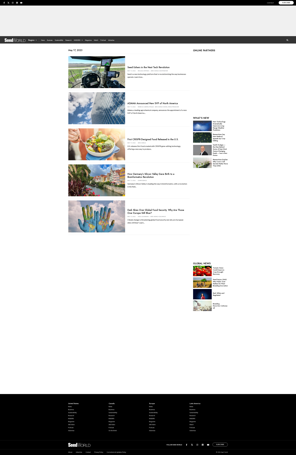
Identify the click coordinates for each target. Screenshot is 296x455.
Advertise (111, 40)
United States (73, 403)
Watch (96, 40)
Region (31, 40)
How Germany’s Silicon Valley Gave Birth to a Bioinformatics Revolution (150, 175)
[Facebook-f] (4, 3)
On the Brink (113, 431)
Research (68, 40)
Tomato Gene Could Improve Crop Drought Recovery (218, 271)
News (43, 40)
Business (49, 40)
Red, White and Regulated (218, 294)
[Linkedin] (17, 3)
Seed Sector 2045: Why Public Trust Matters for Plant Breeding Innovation (220, 282)
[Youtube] (21, 3)
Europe (152, 403)
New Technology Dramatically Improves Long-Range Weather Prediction (219, 126)
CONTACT (270, 3)
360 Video (71, 425)
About (70, 452)
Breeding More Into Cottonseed (220, 306)
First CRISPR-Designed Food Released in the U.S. (153, 139)
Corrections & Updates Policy (116, 452)
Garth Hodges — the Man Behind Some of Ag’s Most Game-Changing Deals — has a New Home (220, 150)
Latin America (195, 403)
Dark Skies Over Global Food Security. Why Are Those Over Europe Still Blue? (155, 211)
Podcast (103, 40)
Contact (88, 452)
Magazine (88, 40)
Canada (112, 403)
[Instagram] (13, 3)
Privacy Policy (98, 452)
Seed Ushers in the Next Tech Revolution (148, 67)
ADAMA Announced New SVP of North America (152, 103)
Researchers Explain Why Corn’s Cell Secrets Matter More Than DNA (220, 162)
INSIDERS (77, 40)
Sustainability (59, 40)
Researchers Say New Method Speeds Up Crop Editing (219, 137)
